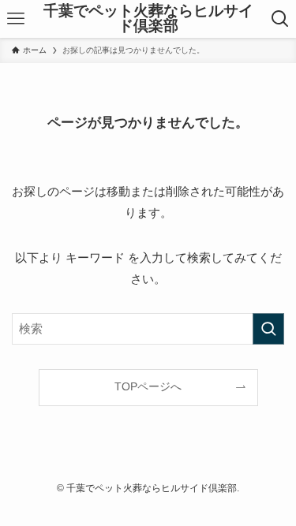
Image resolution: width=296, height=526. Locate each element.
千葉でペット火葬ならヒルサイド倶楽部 (148, 19)
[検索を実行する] (268, 329)
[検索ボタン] (280, 19)
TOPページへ (148, 387)
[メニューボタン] (15, 19)
